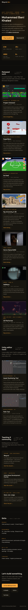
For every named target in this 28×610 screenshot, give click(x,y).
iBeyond (6, 2)
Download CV (20, 38)
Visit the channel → (9, 466)
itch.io (14, 590)
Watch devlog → (7, 227)
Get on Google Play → (8, 116)
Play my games (8, 38)
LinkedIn (6, 590)
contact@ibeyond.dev (10, 585)
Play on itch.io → (7, 153)
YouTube (6, 595)
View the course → (9, 485)
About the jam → (8, 503)
